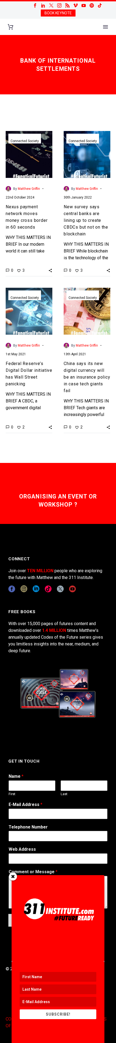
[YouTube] (84, 5)
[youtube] (72, 589)
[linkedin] (36, 589)
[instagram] (24, 589)
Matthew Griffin (29, 189)
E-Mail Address (25, 804)
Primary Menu (105, 27)
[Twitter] (51, 5)
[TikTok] (100, 5)
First (12, 794)
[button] (50, 270)
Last (64, 794)
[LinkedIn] (43, 5)
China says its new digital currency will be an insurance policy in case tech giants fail (87, 377)
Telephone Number (28, 827)
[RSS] (67, 5)
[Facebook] (35, 5)
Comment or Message (33, 871)
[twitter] (60, 589)
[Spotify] (92, 5)
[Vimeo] (75, 5)
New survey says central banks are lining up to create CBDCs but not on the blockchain (86, 220)
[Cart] (10, 27)
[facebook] (11, 589)
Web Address (22, 849)
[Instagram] (59, 5)
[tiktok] (48, 589)
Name (16, 776)
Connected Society (25, 141)
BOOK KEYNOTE (58, 13)
